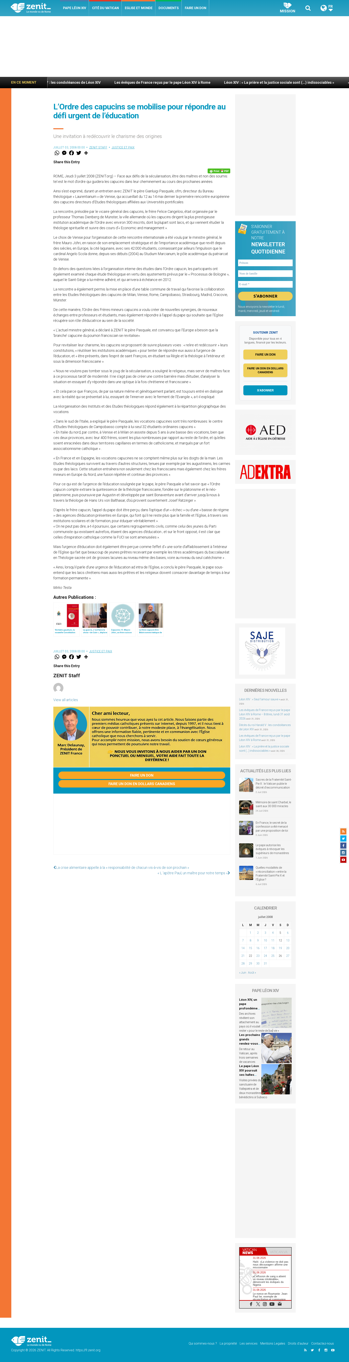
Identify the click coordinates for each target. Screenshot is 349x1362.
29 (250, 963)
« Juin (242, 972)
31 (265, 963)
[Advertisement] (174, 46)
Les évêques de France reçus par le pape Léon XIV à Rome (106, 82)
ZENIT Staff (98, 147)
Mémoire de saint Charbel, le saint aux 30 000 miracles (273, 804)
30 (258, 963)
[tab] (252, 1251)
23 (258, 955)
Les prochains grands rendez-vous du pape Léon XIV (249, 1043)
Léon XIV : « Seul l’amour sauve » (259, 699)
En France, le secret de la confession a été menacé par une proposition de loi (272, 826)
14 (243, 948)
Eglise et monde (138, 8)
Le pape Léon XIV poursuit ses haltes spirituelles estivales (249, 1074)
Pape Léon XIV (74, 8)
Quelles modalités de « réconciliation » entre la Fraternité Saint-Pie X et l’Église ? (271, 873)
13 (287, 940)
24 (265, 955)
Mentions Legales (272, 1343)
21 (243, 955)
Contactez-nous (322, 1343)
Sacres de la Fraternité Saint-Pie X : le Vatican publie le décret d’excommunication (274, 783)
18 (272, 948)
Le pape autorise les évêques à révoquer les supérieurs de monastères (272, 849)
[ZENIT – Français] (35, 8)
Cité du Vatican (105, 8)
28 (243, 963)
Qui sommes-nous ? (203, 1343)
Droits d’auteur (298, 1343)
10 (265, 940)
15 (250, 948)
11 (272, 940)
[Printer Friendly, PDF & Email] (219, 171)
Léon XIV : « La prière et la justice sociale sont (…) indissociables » (223, 82)
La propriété (228, 1343)
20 (287, 948)
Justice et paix (123, 147)
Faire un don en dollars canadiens (141, 784)
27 (287, 955)
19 (280, 948)
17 (265, 948)
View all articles (65, 700)
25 (272, 955)
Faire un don (195, 8)
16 (258, 948)
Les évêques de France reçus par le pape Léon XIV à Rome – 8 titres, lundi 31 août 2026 (264, 714)
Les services (249, 1343)
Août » (252, 972)
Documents (169, 8)
